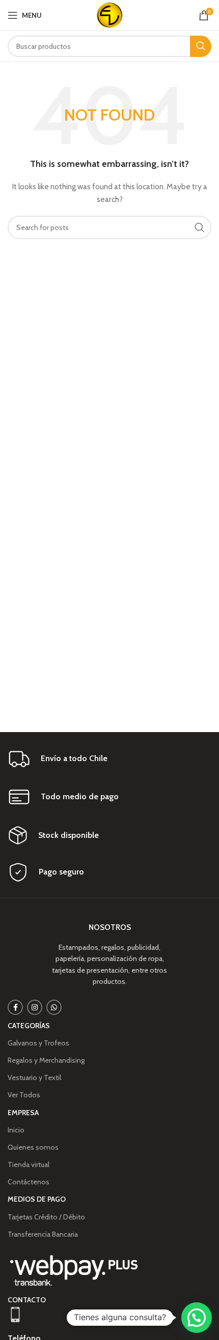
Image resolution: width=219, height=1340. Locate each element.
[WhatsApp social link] (54, 1007)
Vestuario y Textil (34, 1077)
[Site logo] (109, 14)
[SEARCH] (200, 46)
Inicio (16, 1129)
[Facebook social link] (15, 1007)
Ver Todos (24, 1094)
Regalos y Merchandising (46, 1060)
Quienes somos (33, 1147)
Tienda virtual (28, 1164)
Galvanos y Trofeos (38, 1042)
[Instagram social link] (34, 1007)
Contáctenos (28, 1181)
